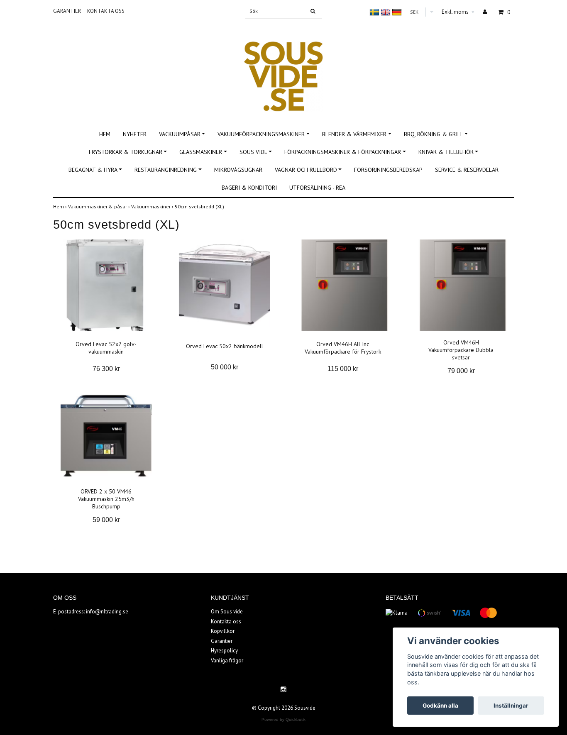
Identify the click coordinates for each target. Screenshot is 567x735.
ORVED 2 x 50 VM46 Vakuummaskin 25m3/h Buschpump (106, 499)
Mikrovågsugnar (238, 169)
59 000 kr (106, 519)
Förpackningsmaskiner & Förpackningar (342, 152)
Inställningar (511, 705)
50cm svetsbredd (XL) (200, 206)
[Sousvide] (283, 67)
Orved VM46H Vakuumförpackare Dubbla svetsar (461, 350)
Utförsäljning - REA (317, 187)
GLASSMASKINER (200, 152)
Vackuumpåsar (179, 134)
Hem (104, 134)
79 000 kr (461, 370)
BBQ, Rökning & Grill (433, 134)
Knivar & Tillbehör (446, 152)
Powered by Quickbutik (283, 719)
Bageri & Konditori (249, 187)
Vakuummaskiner (153, 206)
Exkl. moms (458, 11)
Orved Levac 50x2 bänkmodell (224, 346)
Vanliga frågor (227, 660)
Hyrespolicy (224, 650)
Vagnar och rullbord (306, 169)
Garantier (67, 11)
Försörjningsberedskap (388, 169)
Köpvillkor (223, 631)
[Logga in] (488, 12)
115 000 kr (342, 368)
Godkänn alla (440, 705)
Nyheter (135, 134)
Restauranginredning (165, 169)
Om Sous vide (227, 611)
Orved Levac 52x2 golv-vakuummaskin (106, 347)
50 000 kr (224, 367)
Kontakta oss (106, 11)
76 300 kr (106, 368)
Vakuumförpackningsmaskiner (261, 134)
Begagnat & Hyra (92, 169)
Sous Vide (253, 152)
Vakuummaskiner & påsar (99, 206)
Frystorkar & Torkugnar (125, 152)
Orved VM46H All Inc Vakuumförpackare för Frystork (343, 347)
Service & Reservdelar (467, 169)
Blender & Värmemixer (354, 134)
